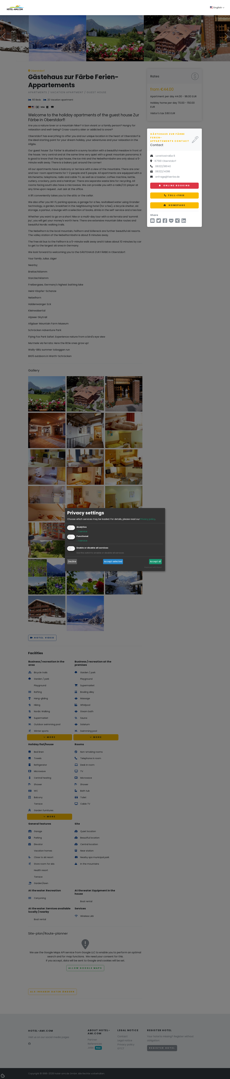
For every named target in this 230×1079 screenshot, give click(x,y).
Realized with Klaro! (153, 567)
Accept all (155, 561)
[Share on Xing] (177, 221)
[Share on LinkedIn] (183, 221)
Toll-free (176, 195)
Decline (72, 561)
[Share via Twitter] (158, 221)
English (217, 7)
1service (82, 531)
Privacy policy (147, 519)
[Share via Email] (152, 221)
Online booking (176, 185)
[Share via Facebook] (165, 221)
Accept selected (113, 561)
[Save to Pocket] (171, 221)
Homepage (176, 205)
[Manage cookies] (3, 1076)
